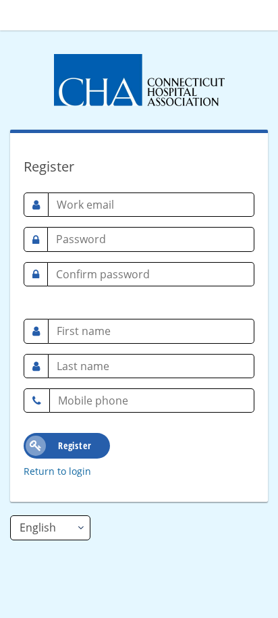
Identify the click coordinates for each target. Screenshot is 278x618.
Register (74, 445)
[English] (50, 527)
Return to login (57, 471)
